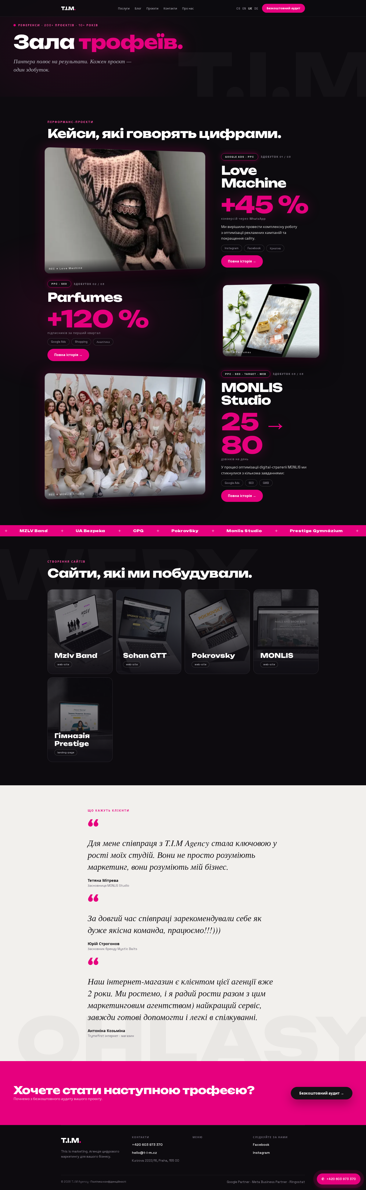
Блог (138, 8)
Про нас (188, 8)
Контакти (170, 8)
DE (256, 8)
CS (238, 8)
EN (244, 8)
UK (250, 8)
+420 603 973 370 (339, 1179)
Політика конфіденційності (108, 1181)
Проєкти (152, 8)
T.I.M (68, 8)
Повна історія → (242, 261)
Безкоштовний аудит (283, 8)
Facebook (261, 1144)
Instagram (261, 1152)
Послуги (124, 8)
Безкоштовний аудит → (321, 1093)
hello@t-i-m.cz (144, 1152)
